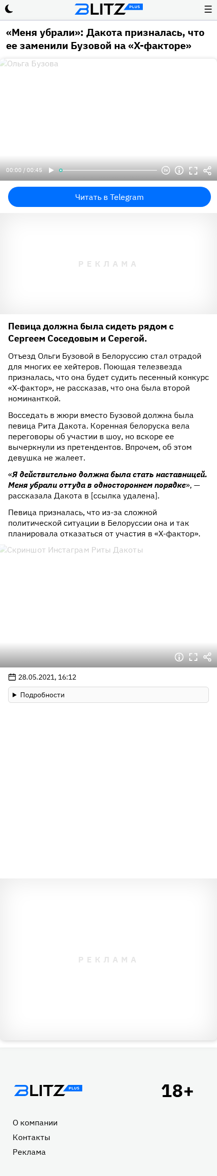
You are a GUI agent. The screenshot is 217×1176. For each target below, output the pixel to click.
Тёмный (9, 9)
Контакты (31, 1137)
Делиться (207, 170)
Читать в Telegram (109, 197)
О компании (35, 1122)
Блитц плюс (108, 9)
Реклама (29, 1152)
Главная (48, 1090)
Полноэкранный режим (193, 170)
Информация (179, 170)
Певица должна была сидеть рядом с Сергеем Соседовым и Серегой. (91, 332)
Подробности (42, 694)
